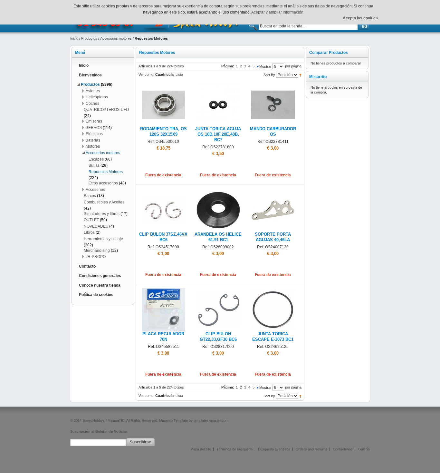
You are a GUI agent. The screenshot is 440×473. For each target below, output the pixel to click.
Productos (89, 38)
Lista (179, 74)
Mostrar (265, 66)
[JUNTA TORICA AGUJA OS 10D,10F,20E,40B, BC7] (218, 85)
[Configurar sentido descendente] (300, 75)
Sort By (269, 75)
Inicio (74, 38)
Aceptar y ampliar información (277, 12)
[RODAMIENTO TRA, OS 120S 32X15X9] (163, 85)
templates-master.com (211, 420)
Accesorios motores (116, 38)
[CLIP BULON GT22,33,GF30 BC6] (218, 290)
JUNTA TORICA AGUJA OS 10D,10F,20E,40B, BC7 (218, 134)
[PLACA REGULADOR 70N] (163, 290)
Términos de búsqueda (234, 449)
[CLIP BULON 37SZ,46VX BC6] (163, 191)
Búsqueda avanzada (274, 449)
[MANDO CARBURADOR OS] (273, 85)
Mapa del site (200, 449)
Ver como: (146, 74)
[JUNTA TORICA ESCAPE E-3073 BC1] (273, 290)
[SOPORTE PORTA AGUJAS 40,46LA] (273, 191)
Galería (364, 449)
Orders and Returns (311, 449)
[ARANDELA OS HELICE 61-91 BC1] (218, 191)
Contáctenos (343, 449)
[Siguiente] (258, 66)
